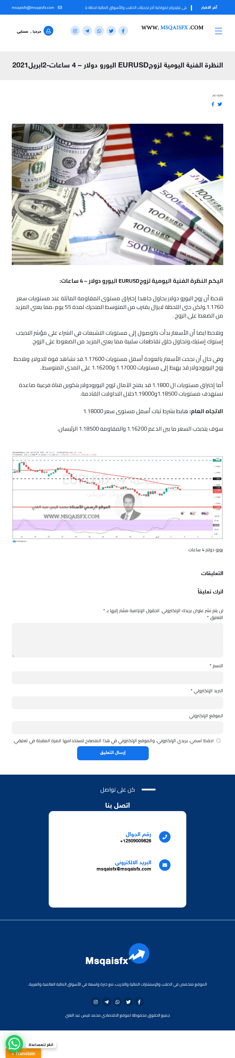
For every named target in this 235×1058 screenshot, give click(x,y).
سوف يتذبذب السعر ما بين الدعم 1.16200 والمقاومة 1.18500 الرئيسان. (140, 428)
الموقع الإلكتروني (206, 715)
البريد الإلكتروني (207, 690)
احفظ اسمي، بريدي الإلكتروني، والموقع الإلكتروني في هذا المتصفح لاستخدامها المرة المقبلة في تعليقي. (113, 740)
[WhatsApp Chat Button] (14, 1043)
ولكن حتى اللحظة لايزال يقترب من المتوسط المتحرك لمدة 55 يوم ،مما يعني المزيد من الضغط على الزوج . (119, 311)
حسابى (22, 31)
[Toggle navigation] (218, 30)
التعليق (215, 617)
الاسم (216, 665)
